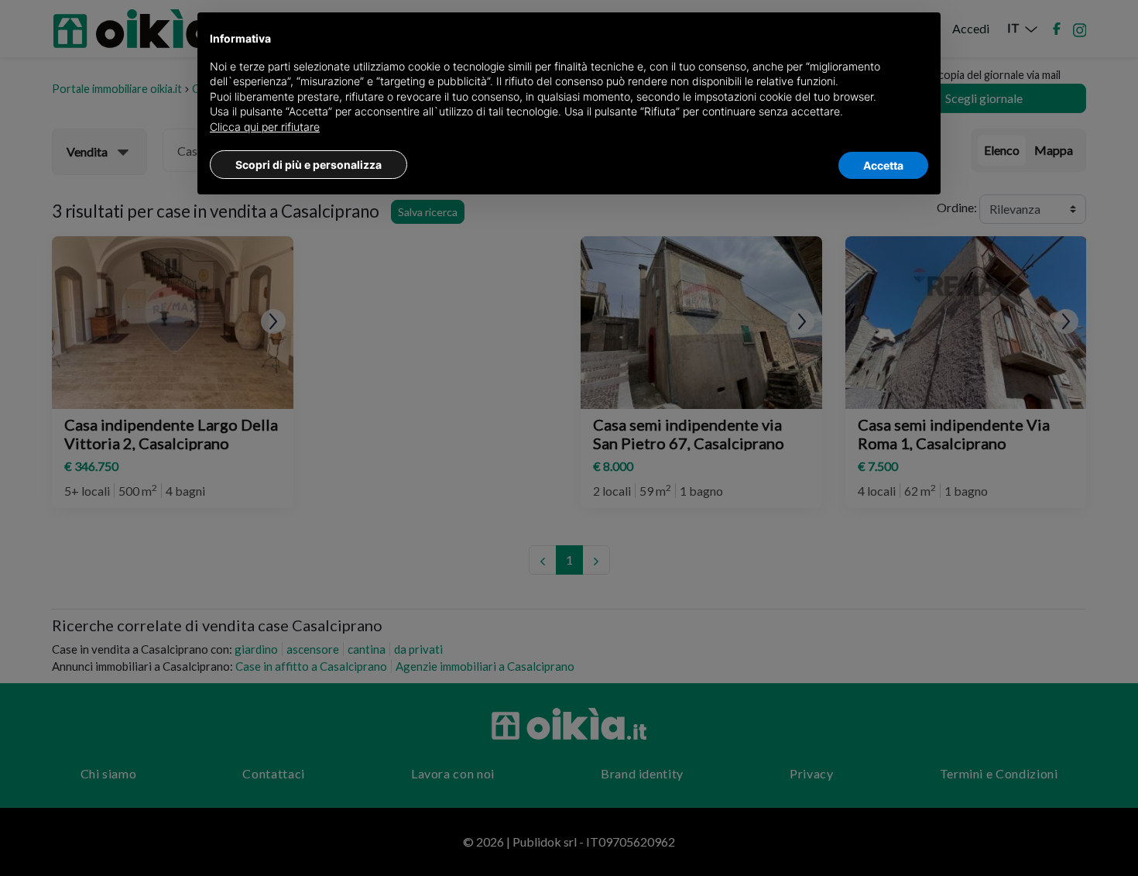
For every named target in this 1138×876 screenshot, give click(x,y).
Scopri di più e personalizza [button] (308, 164)
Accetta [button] (883, 165)
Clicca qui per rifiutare (265, 126)
